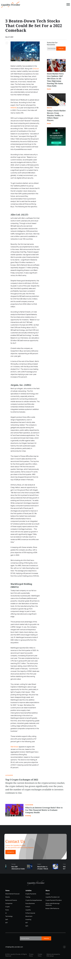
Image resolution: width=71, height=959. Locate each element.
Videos (48, 894)
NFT (6, 923)
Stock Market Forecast (12, 894)
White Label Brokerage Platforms (52, 904)
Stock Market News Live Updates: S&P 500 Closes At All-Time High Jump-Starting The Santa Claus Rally (55, 80)
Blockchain (28, 916)
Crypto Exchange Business (33, 900)
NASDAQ (14, 108)
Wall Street (14, 747)
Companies (8, 903)
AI (6, 913)
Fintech (27, 907)
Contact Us (10, 852)
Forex (7, 910)
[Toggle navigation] (68, 5)
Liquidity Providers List (52, 897)
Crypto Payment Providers (54, 900)
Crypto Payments (30, 894)
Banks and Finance (11, 900)
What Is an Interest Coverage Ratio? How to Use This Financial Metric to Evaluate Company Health (44, 810)
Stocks (49, 89)
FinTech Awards (30, 913)
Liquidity (28, 910)
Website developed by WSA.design (53, 955)
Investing (28, 815)
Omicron (36, 69)
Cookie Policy (40, 955)
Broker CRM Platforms (52, 908)
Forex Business (30, 903)
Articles (28, 890)
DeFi (6, 919)
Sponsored (60, 128)
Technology (9, 916)
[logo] (10, 4)
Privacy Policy (31, 955)
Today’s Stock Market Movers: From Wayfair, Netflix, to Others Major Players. (56, 115)
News (7, 890)
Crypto (7, 907)
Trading (27, 897)
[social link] (64, 947)
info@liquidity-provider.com (14, 947)
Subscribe (61, 48)
